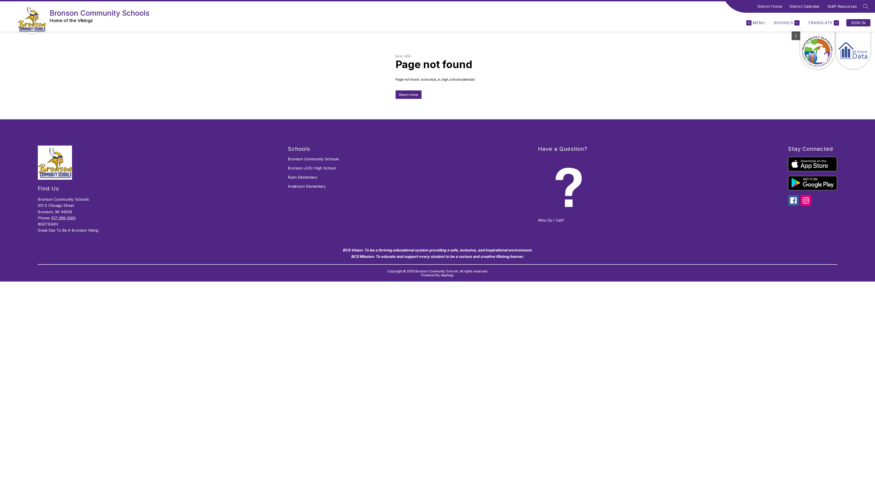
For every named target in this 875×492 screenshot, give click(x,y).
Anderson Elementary (307, 186)
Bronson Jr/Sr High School (312, 168)
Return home (408, 95)
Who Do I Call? (551, 220)
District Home (769, 6)
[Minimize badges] (796, 35)
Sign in (858, 22)
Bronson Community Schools (313, 159)
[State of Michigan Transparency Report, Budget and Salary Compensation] (817, 50)
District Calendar (805, 6)
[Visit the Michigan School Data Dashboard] (853, 50)
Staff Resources (842, 6)
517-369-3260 (63, 218)
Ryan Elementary (302, 177)
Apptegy (447, 275)
